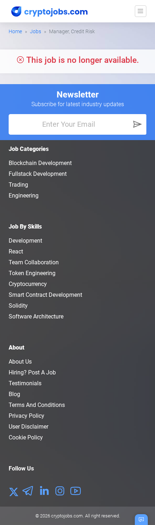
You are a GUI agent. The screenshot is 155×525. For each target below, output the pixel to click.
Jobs (35, 31)
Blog (14, 394)
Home (15, 31)
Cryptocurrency (28, 284)
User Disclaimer (28, 426)
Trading (18, 184)
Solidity (18, 305)
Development (25, 240)
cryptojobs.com (67, 516)
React (16, 251)
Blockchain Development (40, 163)
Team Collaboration (34, 262)
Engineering (24, 195)
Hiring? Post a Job (32, 372)
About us (20, 361)
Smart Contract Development (45, 294)
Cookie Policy (26, 437)
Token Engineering (32, 273)
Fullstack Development (38, 173)
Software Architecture (36, 316)
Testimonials (25, 383)
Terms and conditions (37, 405)
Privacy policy (26, 415)
